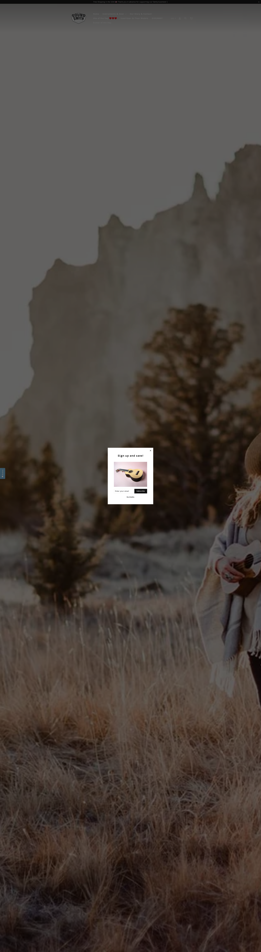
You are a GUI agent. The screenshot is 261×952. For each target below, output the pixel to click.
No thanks (130, 497)
